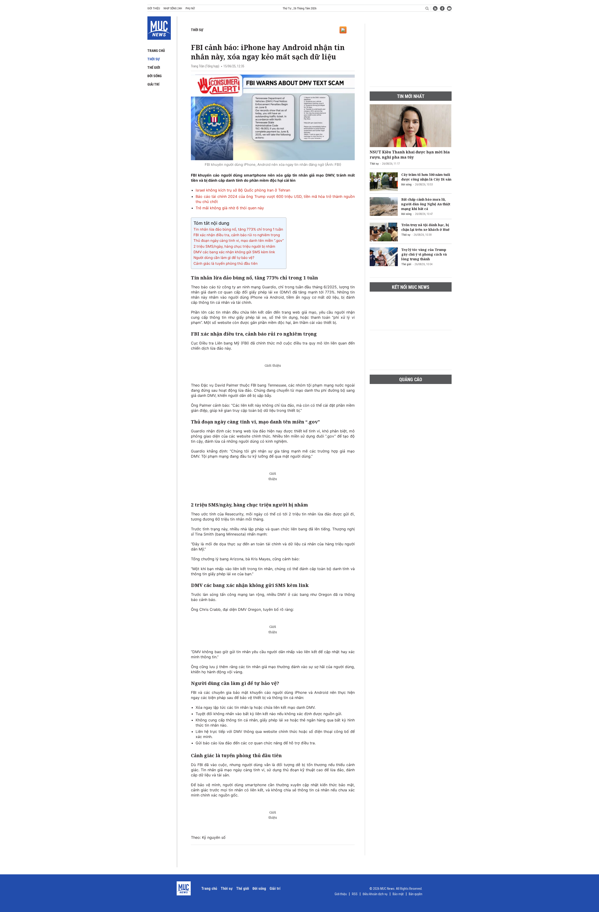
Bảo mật (398, 894)
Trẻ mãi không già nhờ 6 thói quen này (230, 208)
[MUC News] (159, 27)
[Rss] (435, 8)
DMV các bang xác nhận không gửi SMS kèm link (234, 252)
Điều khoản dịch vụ (375, 894)
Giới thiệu (153, 8)
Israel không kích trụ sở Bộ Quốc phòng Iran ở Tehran (243, 190)
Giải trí (153, 84)
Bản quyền (415, 894)
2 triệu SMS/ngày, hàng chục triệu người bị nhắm (234, 246)
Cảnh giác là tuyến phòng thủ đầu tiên (226, 263)
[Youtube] (449, 8)
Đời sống (154, 76)
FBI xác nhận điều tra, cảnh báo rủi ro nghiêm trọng (237, 235)
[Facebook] (442, 8)
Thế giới (153, 67)
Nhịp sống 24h (173, 8)
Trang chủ (156, 51)
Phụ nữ (190, 8)
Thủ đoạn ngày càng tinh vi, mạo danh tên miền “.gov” (239, 240)
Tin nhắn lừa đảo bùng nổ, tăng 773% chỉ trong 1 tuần (238, 229)
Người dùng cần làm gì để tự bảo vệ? (224, 257)
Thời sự (153, 59)
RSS (355, 894)
